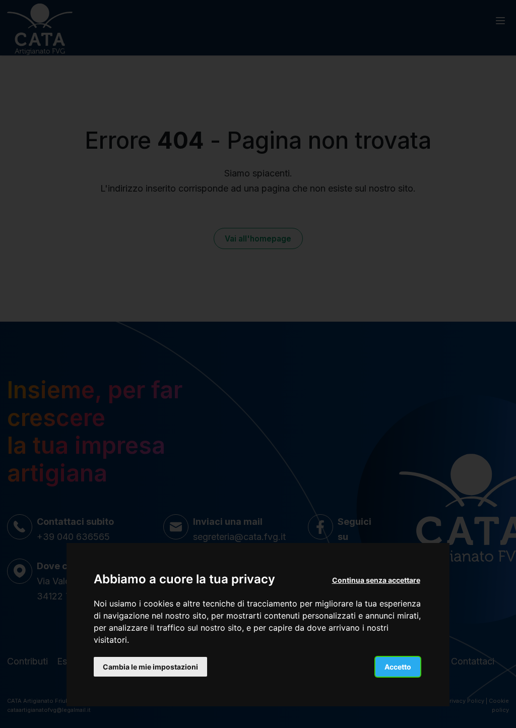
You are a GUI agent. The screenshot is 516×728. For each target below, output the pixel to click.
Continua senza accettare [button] (376, 580)
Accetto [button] (397, 666)
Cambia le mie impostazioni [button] (150, 666)
